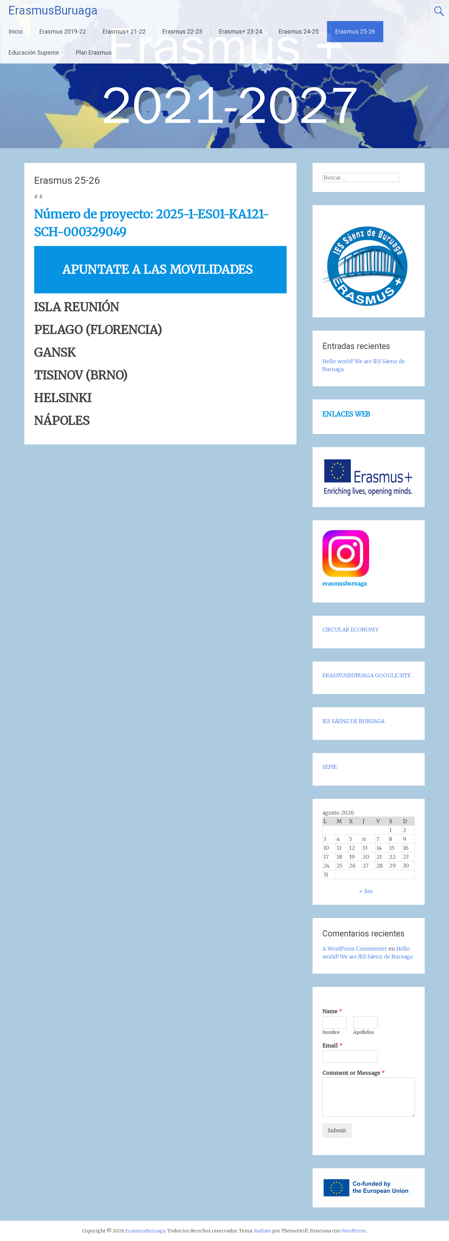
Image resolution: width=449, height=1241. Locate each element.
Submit (337, 1130)
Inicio (16, 31)
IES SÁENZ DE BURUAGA (353, 721)
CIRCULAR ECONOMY (350, 629)
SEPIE (329, 767)
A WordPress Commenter (354, 948)
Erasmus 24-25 (299, 31)
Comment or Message (353, 1072)
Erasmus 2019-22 (62, 31)
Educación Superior (34, 52)
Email (332, 1045)
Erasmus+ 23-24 (240, 31)
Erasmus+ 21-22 (124, 31)
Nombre (331, 1032)
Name (332, 1011)
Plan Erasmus (94, 52)
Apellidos (363, 1032)
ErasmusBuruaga (53, 10)
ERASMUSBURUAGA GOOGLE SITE (366, 675)
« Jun (366, 891)
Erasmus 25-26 (355, 31)
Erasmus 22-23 (182, 31)
